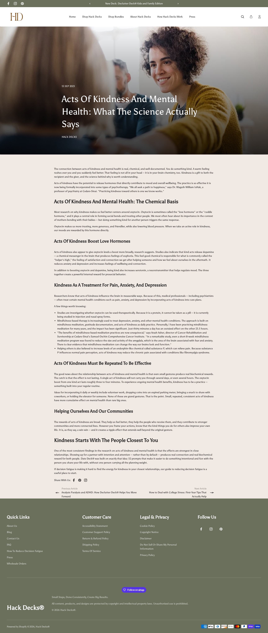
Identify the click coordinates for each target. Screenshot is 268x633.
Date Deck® (87, 458)
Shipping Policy (90, 544)
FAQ (9, 544)
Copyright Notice (149, 532)
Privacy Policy (147, 555)
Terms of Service (91, 551)
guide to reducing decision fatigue (184, 469)
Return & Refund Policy (95, 538)
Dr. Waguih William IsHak (186, 187)
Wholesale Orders (16, 563)
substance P (157, 348)
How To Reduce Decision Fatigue (25, 551)
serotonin (140, 270)
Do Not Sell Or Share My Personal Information (158, 546)
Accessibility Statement (95, 525)
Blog (9, 532)
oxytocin (135, 211)
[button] (177, 3)
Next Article (200, 488)
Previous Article (70, 488)
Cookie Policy (147, 525)
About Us (12, 525)
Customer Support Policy (96, 532)
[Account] (259, 16)
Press (10, 557)
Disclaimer (146, 538)
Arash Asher (157, 332)
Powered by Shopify (17, 626)
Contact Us (13, 538)
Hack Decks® (42, 626)
